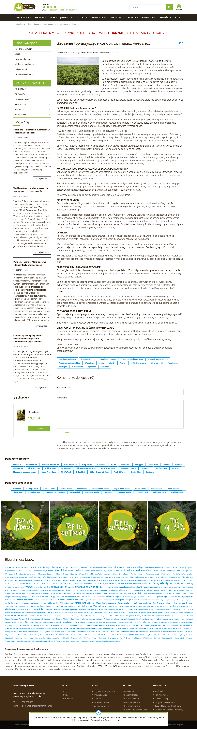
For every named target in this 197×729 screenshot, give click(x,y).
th (48, 616)
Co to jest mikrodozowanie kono (69, 597)
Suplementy (84, 619)
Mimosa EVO (180, 638)
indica (191, 594)
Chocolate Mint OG (18, 635)
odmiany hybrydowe (124, 625)
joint (124, 609)
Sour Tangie (159, 635)
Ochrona (21, 609)
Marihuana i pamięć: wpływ (158, 597)
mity (156, 583)
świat (123, 616)
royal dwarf (73, 612)
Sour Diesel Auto (12, 580)
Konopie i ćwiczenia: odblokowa (71, 600)
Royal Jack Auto (167, 590)
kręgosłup (130, 616)
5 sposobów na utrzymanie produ (103, 600)
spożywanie (41, 613)
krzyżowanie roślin (58, 625)
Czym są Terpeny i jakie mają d (15, 587)
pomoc (20, 632)
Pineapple (139, 464)
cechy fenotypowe (61, 628)
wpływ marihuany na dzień (153, 587)
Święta (150, 590)
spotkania (175, 622)
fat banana (142, 606)
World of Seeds (177, 492)
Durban (73, 580)
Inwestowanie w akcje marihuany (116, 574)
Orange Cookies (40, 635)
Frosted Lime (137, 635)
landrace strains (75, 641)
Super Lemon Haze (128, 468)
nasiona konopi (60, 567)
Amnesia (166, 464)
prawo (78, 628)
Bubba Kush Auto (122, 577)
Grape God (18, 638)
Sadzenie (110, 597)
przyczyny (189, 619)
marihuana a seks (32, 616)
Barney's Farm (32, 488)
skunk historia (124, 622)
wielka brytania (64, 612)
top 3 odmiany (162, 577)
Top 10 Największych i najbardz (30, 580)
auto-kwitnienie (187, 625)
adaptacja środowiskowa (27, 628)
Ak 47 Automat (34, 468)
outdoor (26, 613)
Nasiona (70, 587)
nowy (91, 606)
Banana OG (83, 635)
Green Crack (123, 580)
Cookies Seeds (66, 488)
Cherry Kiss (18, 468)
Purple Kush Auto (97, 577)
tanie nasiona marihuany (155, 567)
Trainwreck (86, 631)
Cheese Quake (29, 635)
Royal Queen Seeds (122, 488)
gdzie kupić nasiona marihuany (17, 567)
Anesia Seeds (49, 488)
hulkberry (133, 606)
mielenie (137, 609)
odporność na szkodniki (45, 628)
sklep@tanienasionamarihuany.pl (62, 10)
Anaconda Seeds (92, 492)
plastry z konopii (166, 609)
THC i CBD (145, 625)
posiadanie (159, 628)
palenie (190, 616)
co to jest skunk (102, 622)
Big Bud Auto (74, 577)
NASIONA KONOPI (23, 99)
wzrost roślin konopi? (50, 603)
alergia (122, 613)
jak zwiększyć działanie (35, 619)
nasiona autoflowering (76, 625)
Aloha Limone (113, 638)
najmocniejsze (143, 622)
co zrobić (180, 613)
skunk (191, 612)
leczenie (129, 612)
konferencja (147, 616)
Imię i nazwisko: (64, 387)
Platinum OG (125, 631)
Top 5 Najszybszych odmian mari (172, 580)
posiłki (45, 622)
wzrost (32, 622)
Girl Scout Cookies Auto (85, 468)
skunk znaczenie (113, 622)
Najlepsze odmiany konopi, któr (18, 597)
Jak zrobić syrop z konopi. (142, 600)
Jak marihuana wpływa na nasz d (148, 580)
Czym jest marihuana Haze (61, 594)
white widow (109, 613)
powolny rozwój (11, 622)
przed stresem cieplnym (35, 606)
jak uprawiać (72, 609)
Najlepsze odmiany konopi (120, 590)
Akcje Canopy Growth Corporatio (16, 577)
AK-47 (68, 632)
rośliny (26, 622)
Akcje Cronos (166, 574)
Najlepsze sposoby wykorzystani (94, 590)
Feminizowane (161, 695)
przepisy (59, 622)
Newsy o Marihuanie (24, 59)
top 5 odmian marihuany (142, 603)
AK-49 (191, 632)
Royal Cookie (179, 590)
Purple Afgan (57, 580)
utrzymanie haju (124, 603)
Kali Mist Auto (188, 577)
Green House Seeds (100, 488)
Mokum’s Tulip (96, 574)
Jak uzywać (102, 593)
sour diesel (60, 631)
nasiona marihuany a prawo (41, 571)
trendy (33, 632)
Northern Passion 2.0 (50, 464)
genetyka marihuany (42, 625)
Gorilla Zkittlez (51, 635)
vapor (98, 616)
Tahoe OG (66, 638)
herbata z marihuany (53, 606)
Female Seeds (157, 488)
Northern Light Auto (12, 584)
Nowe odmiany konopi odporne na (18, 641)
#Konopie (63, 367)
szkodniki (100, 619)
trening (100, 609)
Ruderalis (136, 625)
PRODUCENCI (21, 104)
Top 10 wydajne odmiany (111, 587)
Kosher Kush (76, 638)
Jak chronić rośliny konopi (15, 606)
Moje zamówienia (101, 706)
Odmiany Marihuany (24, 74)
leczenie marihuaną (143, 583)
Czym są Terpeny (12, 590)
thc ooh (137, 613)
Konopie (96, 586)
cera (116, 613)
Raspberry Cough (180, 635)
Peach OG (173, 632)
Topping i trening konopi (185, 600)
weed (8, 616)
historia (133, 622)
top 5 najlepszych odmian (184, 603)
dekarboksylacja (32, 609)
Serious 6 (17, 464)
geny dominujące (12, 628)
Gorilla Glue (136, 472)
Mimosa (165, 632)
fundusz (168, 616)
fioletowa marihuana (53, 609)
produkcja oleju (134, 619)
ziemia (168, 606)
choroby (92, 619)
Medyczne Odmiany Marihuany (84, 622)
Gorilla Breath (117, 635)
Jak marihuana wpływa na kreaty (142, 577)
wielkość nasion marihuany (112, 641)
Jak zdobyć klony (67, 603)
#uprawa (105, 367)
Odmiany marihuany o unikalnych (43, 641)
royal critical (99, 612)
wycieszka (79, 616)
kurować (46, 597)
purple (64, 609)
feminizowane (115, 570)
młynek (130, 609)
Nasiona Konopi (162, 698)
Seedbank (150, 472)
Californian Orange (61, 574)
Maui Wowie (102, 638)
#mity (101, 363)
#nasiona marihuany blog (69, 363)
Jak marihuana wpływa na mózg (176, 628)
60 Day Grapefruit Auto (99, 472)
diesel (81, 613)
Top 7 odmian (160, 571)
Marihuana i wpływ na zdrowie (86, 584)
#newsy (123, 363)
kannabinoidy (18, 615)
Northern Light (32, 594)
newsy (30, 587)
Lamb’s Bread (125, 638)
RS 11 (113, 464)
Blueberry (74, 574)
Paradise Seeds (34, 492)
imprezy (182, 622)
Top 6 (157, 590)
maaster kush (136, 632)
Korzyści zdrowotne (63, 583)
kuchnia (38, 622)
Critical (132, 580)
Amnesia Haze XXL (94, 635)
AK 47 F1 (175, 468)
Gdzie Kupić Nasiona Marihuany (169, 710)
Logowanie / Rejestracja (104, 691)
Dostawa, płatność (132, 702)
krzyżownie (154, 622)
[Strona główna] (24, 7)
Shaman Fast (31, 464)
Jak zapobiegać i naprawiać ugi (164, 600)
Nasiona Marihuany (23, 49)
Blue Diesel (9, 638)
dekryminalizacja (12, 619)
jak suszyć (37, 597)
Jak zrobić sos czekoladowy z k (45, 600)
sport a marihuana (165, 622)
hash (155, 613)
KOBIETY (27, 631)
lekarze (173, 584)
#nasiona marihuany (67, 359)
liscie (76, 590)
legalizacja (115, 616)
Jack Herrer (66, 468)
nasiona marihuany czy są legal (180, 567)
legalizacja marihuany (102, 628)
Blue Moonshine (168, 638)
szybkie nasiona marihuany (71, 606)
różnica (8, 612)
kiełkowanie (11, 609)
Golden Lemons (107, 635)
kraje (142, 619)
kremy (177, 619)
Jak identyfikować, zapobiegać (83, 594)
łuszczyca (55, 612)
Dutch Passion (173, 488)
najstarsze (68, 622)
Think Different (120, 472)
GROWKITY (20, 94)
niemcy (138, 616)
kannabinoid (100, 606)
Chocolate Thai (40, 638)
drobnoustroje (109, 609)
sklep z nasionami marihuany (101, 567)
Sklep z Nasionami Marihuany (168, 706)
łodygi (69, 590)
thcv (186, 613)
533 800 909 (49, 7)
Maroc (66, 580)
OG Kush (178, 464)
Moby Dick (125, 464)
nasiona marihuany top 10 (131, 587)
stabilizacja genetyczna (107, 625)
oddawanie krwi (142, 628)
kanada (43, 616)
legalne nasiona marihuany (16, 571)
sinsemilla (145, 609)
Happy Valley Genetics (55, 492)
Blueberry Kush (155, 631)
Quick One (24, 584)
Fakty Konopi (21, 69)
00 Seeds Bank (142, 492)
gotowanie (51, 622)
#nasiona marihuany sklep (132, 359)
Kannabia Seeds (124, 492)
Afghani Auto (85, 577)
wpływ (152, 628)
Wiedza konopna (40, 587)
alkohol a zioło (11, 600)
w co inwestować (153, 574)
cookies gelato (124, 606)
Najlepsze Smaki (174, 571)
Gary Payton (146, 468)
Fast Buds (17, 488)
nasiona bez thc (12, 625)
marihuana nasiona (85, 603)
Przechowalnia (100, 695)
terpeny (190, 584)
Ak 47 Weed (66, 472)
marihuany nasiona (79, 567)
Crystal (8, 635)
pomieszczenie (125, 594)
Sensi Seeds (82, 488)
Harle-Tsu (190, 635)
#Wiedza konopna (138, 363)
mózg (191, 628)
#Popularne (89, 363)
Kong (94, 638)
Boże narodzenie (139, 590)
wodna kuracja (84, 609)
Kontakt (97, 698)
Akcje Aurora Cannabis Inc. (183, 574)
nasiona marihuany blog (138, 570)
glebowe (118, 609)
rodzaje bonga (161, 619)
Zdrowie (129, 584)
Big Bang (103, 580)
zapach (152, 609)
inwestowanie (147, 613)
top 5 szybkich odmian (171, 587)
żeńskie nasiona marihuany (96, 571)
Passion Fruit (84, 574)
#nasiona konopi (87, 359)
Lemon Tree (153, 464)
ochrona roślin (122, 619)
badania (182, 583)
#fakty (112, 363)
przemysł (189, 606)
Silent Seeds (18, 492)
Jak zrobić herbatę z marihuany (53, 590)
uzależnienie (54, 616)
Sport (17, 54)
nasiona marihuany (40, 567)
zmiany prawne (87, 628)
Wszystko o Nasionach (165, 702)
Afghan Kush (161, 468)
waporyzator (105, 616)
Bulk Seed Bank (159, 492)
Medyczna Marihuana (24, 64)
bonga (153, 619)
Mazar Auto (46, 580)
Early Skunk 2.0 (70, 464)
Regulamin (129, 691)
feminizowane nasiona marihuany (165, 625)
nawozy (93, 609)
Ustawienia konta (101, 702)
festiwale (189, 622)
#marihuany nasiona (108, 359)
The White (87, 638)
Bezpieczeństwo (131, 698)
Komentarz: (62, 398)
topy (53, 597)
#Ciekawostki (157, 363)
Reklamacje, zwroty (132, 706)
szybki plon (85, 641)
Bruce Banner (116, 631)
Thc (48, 613)
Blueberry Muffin (148, 635)
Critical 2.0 (80, 472)
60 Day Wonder (47, 584)
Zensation (190, 638)
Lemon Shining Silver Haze (15, 594)
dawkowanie (177, 609)
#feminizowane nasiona (158, 359)
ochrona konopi (110, 619)
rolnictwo (181, 606)
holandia (161, 606)
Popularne (188, 570)
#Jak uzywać (77, 367)
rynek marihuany (35, 577)
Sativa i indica (69, 619)
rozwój (20, 622)
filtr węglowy (113, 594)
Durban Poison (76, 632)
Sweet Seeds (140, 488)
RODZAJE (19, 109)
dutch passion (90, 616)
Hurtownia (68, 698)
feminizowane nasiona (70, 570)
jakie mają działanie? (30, 590)
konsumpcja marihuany (46, 632)
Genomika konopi (96, 641)
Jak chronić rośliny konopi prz (152, 593)
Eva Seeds (108, 492)
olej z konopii (16, 613)
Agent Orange (105, 631)
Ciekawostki (56, 586)
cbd (42, 609)
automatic (89, 612)
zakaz (69, 616)
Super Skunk (93, 580)
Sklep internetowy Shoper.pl (172, 725)
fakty (165, 583)
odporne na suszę (63, 641)
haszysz (22, 619)
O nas (65, 695)
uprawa (119, 597)
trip (74, 616)
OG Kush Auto (110, 577)
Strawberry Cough (45, 574)
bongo (147, 619)
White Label (75, 492)
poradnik (137, 593)
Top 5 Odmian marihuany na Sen (55, 577)
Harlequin (157, 638)
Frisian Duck (148, 638)
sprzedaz (183, 616)
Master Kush (182, 632)
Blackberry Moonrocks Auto (24, 472)
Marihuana (82, 586)
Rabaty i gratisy (131, 695)
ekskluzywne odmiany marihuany (124, 628)
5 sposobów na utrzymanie (106, 603)
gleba (174, 606)
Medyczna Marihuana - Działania (112, 584)
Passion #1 (101, 464)
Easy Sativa (87, 464)
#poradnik (92, 367)
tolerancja (63, 616)
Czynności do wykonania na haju (134, 597)
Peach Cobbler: (168, 635)
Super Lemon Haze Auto (28, 574)
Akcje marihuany (138, 574)
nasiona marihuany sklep (129, 567)
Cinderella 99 (127, 635)
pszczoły (176, 616)
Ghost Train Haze (108, 468)
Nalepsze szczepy (124, 600)
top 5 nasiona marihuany (163, 603)
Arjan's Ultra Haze (174, 577)
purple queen (152, 606)
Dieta (77, 619)
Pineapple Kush (11, 574)
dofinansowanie (158, 616)
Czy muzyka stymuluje (31, 603)
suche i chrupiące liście (13, 603)
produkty (170, 619)
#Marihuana (173, 363)
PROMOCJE (20, 89)
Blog (65, 691)
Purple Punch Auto (73, 635)
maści (183, 619)
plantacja (33, 612)
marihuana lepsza (25, 600)
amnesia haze (113, 606)
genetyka (161, 613)
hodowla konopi (26, 625)
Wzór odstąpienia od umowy (137, 710)
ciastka (72, 628)
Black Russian (137, 638)
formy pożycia (188, 609)
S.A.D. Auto (189, 580)
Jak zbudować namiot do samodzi (94, 597)
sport (87, 600)
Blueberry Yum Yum (54, 638)
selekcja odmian (93, 625)
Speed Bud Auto (35, 584)
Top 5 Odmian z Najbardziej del (175, 594)
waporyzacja (171, 612)
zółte (158, 609)
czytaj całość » (42, 179)
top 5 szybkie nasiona (186, 587)
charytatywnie (11, 632)
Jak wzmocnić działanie (53, 619)
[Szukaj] (169, 7)
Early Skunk (82, 580)
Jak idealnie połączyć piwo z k (182, 597)
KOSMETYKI (20, 114)
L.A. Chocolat (29, 638)
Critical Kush (50, 468)
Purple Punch (95, 631)
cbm (85, 606)
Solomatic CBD (44, 593)
